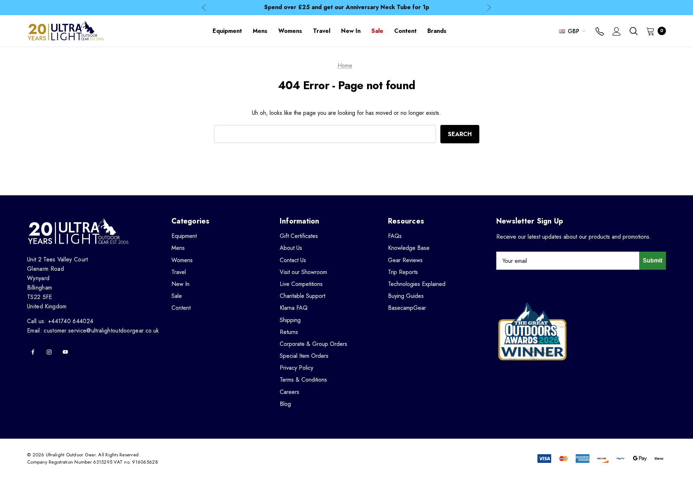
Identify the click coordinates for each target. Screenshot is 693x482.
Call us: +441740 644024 (60, 321)
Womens (182, 260)
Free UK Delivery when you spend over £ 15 (347, 8)
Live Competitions (301, 284)
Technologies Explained (416, 284)
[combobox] (325, 134)
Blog (285, 404)
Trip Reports (403, 272)
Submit (652, 260)
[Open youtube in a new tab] (65, 352)
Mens (178, 248)
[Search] (633, 31)
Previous (204, 8)
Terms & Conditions (303, 379)
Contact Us (293, 260)
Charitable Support (302, 296)
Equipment (184, 236)
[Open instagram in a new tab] (49, 352)
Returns (289, 332)
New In (180, 284)
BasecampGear (407, 308)
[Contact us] (599, 32)
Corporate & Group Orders (313, 344)
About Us (291, 248)
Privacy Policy (296, 368)
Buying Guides (406, 296)
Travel (178, 272)
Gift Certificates (299, 236)
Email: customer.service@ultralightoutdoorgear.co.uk (93, 330)
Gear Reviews (405, 260)
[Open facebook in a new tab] (33, 352)
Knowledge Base (409, 248)
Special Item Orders (304, 356)
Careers (289, 392)
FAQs (395, 236)
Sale (176, 296)
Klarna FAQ (294, 308)
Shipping (290, 320)
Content (181, 308)
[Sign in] (616, 32)
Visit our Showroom (303, 272)
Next (489, 8)
